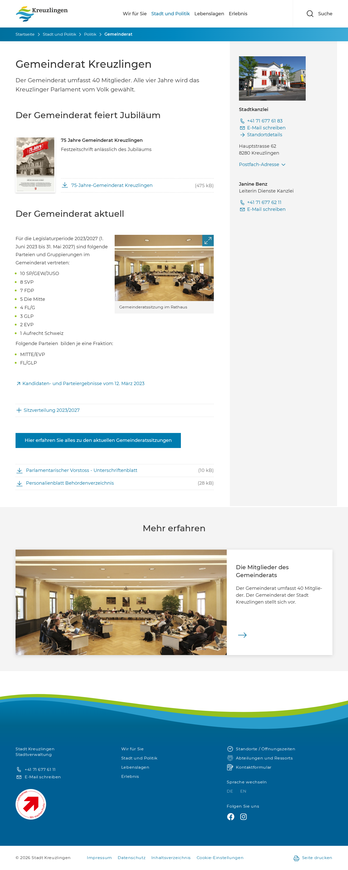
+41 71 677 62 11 (264, 202)
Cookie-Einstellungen (220, 857)
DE (230, 791)
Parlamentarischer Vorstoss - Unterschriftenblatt (81, 470)
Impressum (99, 857)
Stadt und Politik (170, 14)
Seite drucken (317, 857)
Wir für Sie (135, 14)
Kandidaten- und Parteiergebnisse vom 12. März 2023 (84, 383)
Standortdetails (264, 135)
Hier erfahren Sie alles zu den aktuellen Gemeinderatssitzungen (98, 440)
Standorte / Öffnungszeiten (265, 748)
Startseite (25, 34)
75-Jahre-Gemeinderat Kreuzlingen (112, 185)
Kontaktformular (253, 767)
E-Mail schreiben (266, 128)
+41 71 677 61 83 (265, 121)
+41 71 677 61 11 (40, 769)
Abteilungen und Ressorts (264, 758)
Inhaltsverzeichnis (171, 857)
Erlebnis (238, 14)
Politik (90, 34)
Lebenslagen (209, 14)
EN (243, 791)
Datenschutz (131, 857)
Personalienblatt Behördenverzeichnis (70, 483)
